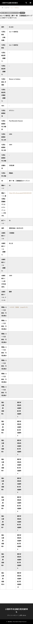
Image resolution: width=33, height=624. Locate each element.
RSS (16, 612)
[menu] (30, 3)
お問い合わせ (22, 615)
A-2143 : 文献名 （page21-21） (19, 307)
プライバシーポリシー (12, 615)
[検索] (26, 3)
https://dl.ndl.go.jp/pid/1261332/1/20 (20, 193)
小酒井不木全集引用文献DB (16, 609)
